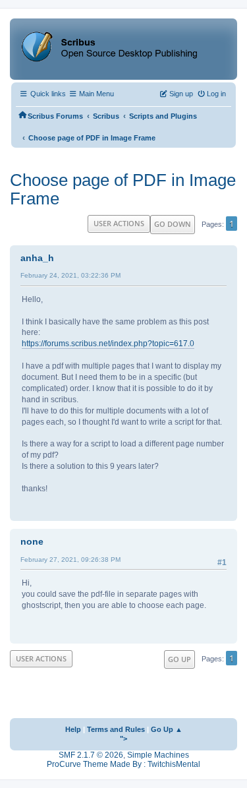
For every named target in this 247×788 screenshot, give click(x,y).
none (31, 541)
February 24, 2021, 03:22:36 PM (70, 275)
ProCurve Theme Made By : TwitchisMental (123, 764)
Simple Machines (158, 755)
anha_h (37, 258)
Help (73, 729)
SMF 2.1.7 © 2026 (91, 755)
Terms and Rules (116, 729)
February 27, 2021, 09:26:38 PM (70, 559)
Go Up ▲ (166, 729)
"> (123, 739)
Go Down (172, 224)
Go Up (179, 659)
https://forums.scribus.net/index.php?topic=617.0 (108, 343)
